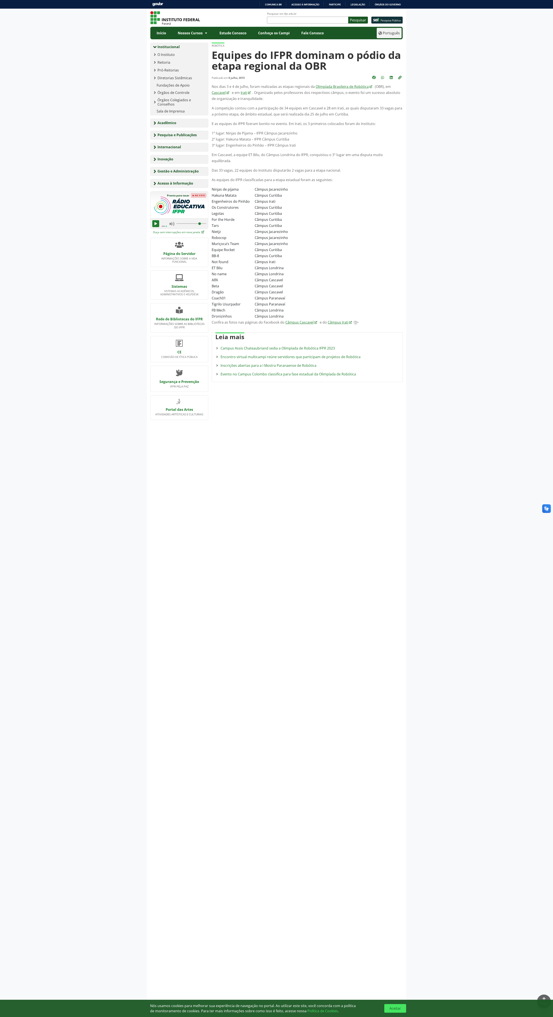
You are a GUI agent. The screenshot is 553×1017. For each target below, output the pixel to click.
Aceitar (395, 1008)
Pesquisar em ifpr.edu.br (282, 14)
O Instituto (166, 54)
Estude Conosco (232, 33)
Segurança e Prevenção (179, 381)
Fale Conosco (312, 33)
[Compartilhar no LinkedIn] (391, 77)
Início (161, 33)
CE (179, 352)
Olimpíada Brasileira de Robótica (342, 86)
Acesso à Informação (175, 183)
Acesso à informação (305, 4)
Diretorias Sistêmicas (174, 78)
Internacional (169, 147)
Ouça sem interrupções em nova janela (177, 232)
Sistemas (179, 286)
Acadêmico (166, 122)
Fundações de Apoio (173, 85)
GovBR (157, 4)
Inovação (165, 159)
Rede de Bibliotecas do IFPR (179, 319)
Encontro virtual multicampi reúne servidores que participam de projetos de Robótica (291, 356)
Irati (244, 92)
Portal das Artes (179, 409)
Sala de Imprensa (171, 111)
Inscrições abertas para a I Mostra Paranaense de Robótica (268, 365)
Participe (335, 4)
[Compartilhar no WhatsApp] (383, 77)
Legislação (358, 4)
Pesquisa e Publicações (177, 135)
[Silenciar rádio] (172, 223)
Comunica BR (273, 4)
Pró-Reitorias (168, 70)
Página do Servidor (179, 253)
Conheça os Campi (274, 33)
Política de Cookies (322, 1011)
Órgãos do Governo (388, 4)
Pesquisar (358, 20)
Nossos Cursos (190, 33)
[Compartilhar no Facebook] (374, 77)
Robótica (218, 45)
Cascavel (219, 92)
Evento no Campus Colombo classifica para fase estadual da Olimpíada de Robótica (288, 374)
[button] (400, 77)
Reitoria (163, 62)
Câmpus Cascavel (299, 322)
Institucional (168, 46)
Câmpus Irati (338, 322)
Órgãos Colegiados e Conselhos (174, 102)
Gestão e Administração (178, 171)
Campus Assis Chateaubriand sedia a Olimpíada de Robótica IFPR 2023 (278, 348)
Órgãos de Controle (173, 92)
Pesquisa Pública (391, 20)
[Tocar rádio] (155, 223)
